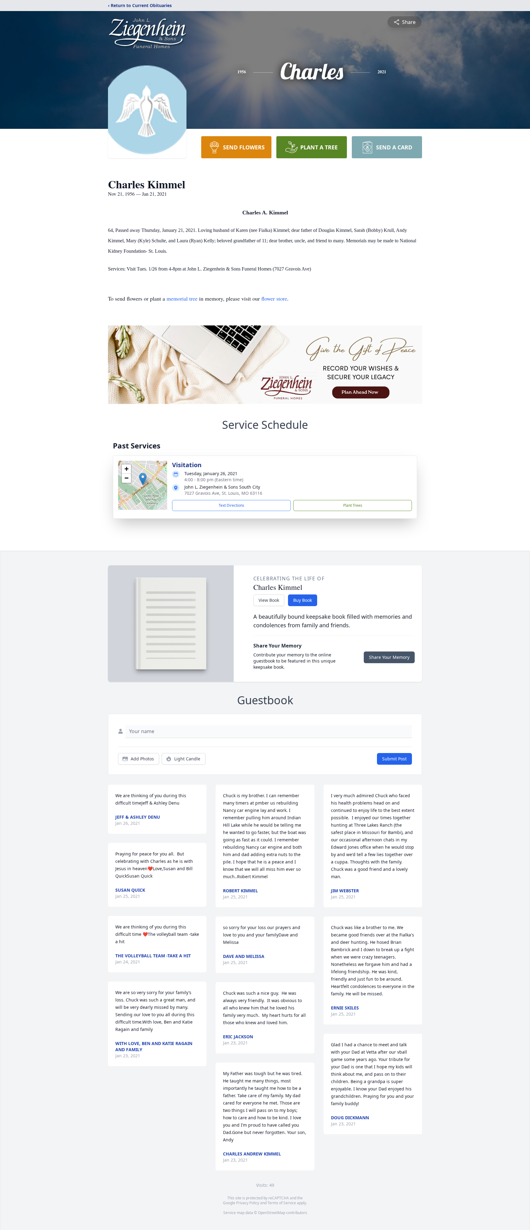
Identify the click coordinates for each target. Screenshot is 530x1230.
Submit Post (394, 759)
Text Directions (231, 505)
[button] (143, 479)
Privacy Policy (247, 1202)
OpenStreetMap (271, 1212)
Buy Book (302, 600)
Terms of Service (281, 1202)
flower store (274, 298)
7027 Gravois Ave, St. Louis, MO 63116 (223, 493)
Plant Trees (352, 505)
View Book (269, 600)
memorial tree (182, 298)
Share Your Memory (389, 657)
